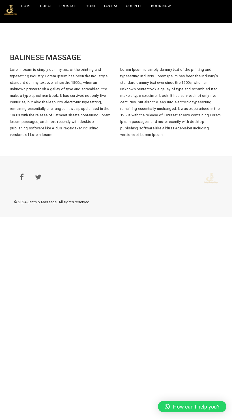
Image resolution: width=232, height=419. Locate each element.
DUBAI (45, 6)
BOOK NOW (161, 6)
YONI (90, 6)
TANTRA (110, 6)
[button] (192, 406)
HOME (26, 6)
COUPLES (134, 6)
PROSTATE (68, 6)
